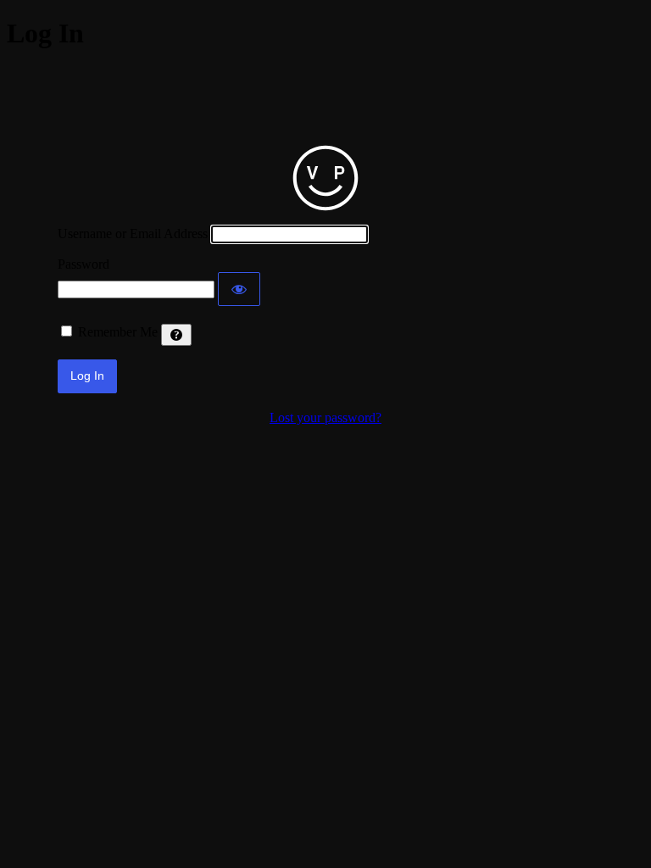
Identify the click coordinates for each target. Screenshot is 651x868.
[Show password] (239, 289)
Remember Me (118, 332)
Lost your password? (325, 417)
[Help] (176, 335)
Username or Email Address (133, 233)
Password (83, 264)
